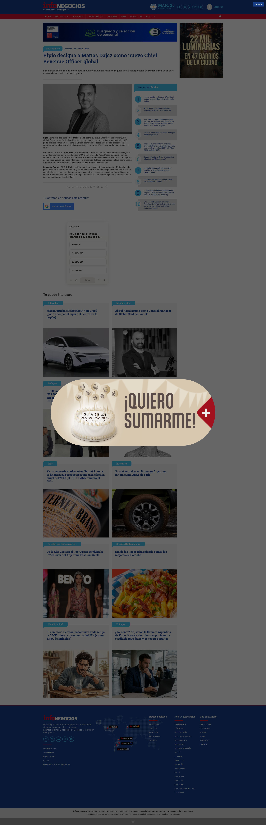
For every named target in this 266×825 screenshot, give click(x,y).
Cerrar (257, 4)
